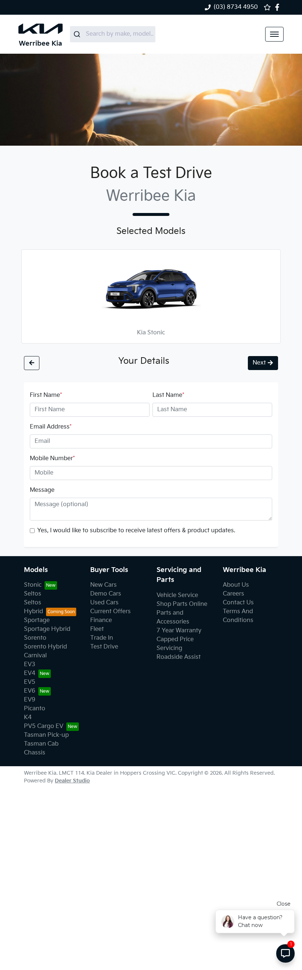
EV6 (29, 690)
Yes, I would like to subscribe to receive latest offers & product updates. (136, 530)
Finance (101, 620)
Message (42, 490)
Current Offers (110, 611)
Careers (233, 593)
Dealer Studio (72, 781)
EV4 (29, 673)
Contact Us (238, 602)
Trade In (101, 638)
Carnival (35, 655)
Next (259, 362)
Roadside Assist (179, 657)
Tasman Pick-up (46, 735)
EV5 (29, 682)
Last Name (168, 395)
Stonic (33, 585)
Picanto (34, 708)
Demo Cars (105, 593)
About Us (236, 585)
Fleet (97, 629)
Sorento (35, 638)
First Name (46, 395)
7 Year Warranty (179, 630)
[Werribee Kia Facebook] (279, 7)
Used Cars (104, 602)
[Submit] (78, 34)
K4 (28, 717)
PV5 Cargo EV (43, 726)
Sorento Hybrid (45, 646)
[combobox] (112, 34)
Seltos (32, 593)
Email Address (50, 426)
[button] (274, 34)
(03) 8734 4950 (236, 7)
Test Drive (104, 646)
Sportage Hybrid (47, 629)
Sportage (37, 620)
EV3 (29, 664)
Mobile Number (52, 458)
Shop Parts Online (182, 604)
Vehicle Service (177, 595)
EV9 (29, 699)
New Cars (103, 585)
